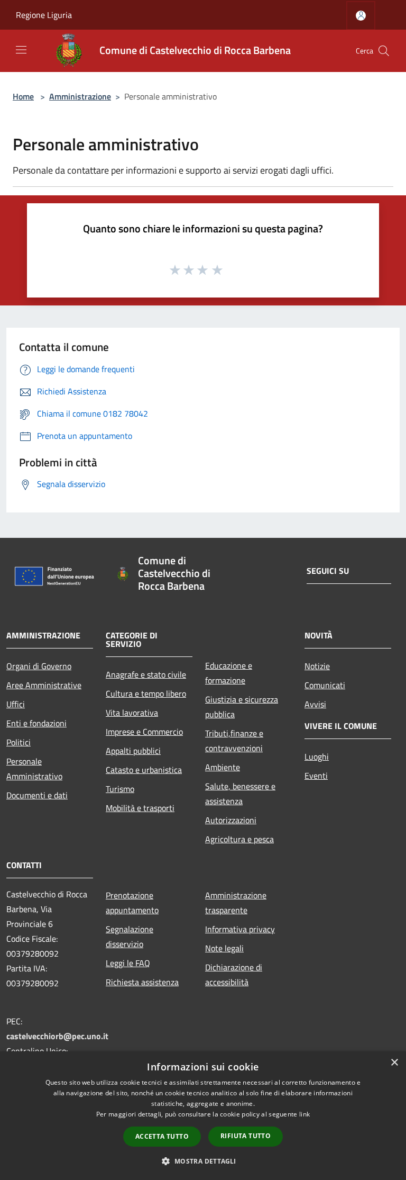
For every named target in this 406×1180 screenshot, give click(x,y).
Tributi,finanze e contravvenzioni (234, 740)
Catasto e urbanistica (144, 769)
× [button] (394, 1063)
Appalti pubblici (133, 750)
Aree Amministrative (43, 685)
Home (23, 96)
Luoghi (316, 756)
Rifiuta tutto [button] (245, 1135)
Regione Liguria (44, 14)
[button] (203, 1161)
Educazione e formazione (228, 673)
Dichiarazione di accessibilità (233, 974)
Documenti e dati (37, 795)
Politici (18, 742)
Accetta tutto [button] (162, 1136)
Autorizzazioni (230, 820)
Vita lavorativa (132, 712)
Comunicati (324, 685)
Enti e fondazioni (36, 723)
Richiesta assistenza (142, 982)
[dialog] (203, 1115)
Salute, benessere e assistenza (240, 793)
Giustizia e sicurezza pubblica (241, 706)
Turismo (120, 788)
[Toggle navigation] (21, 49)
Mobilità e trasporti (140, 807)
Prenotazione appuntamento (132, 902)
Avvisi (315, 704)
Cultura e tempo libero (146, 693)
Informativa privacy (240, 929)
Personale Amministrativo (34, 768)
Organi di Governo (38, 666)
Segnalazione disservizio (129, 936)
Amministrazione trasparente (235, 902)
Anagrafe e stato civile (146, 674)
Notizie (317, 666)
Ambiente (222, 767)
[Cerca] (383, 50)
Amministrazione (80, 96)
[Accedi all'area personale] (360, 15)
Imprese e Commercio (144, 731)
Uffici (15, 704)
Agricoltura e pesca (239, 839)
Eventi (316, 775)
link (304, 1114)
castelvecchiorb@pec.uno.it (57, 1036)
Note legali (224, 948)
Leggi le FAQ (128, 963)
